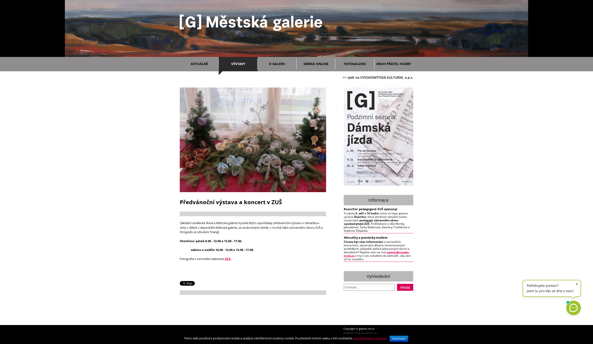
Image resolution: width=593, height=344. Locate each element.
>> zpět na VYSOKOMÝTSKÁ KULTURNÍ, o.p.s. (378, 77)
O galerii (277, 64)
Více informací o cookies (370, 338)
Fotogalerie (355, 64)
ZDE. (228, 259)
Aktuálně (199, 64)
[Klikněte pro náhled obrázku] (253, 191)
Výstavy (238, 64)
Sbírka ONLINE (315, 64)
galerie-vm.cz (366, 328)
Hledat (405, 287)
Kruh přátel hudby (393, 64)
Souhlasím (399, 338)
